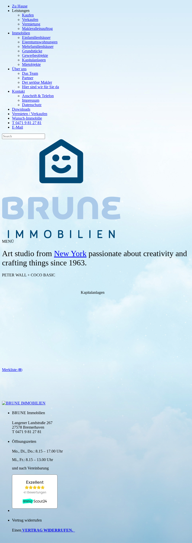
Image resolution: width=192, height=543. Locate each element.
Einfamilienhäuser (36, 37)
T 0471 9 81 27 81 (27, 123)
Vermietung (31, 24)
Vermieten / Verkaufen (29, 114)
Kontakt (18, 91)
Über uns (19, 69)
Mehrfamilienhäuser (38, 46)
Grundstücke (32, 51)
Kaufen (28, 15)
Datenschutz (32, 105)
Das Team (30, 73)
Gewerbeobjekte (35, 55)
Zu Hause (20, 6)
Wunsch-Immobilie (27, 118)
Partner (27, 78)
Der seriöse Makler (37, 82)
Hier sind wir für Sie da (40, 87)
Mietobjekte (31, 64)
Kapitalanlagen (34, 60)
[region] (92, 309)
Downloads (21, 109)
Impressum (30, 100)
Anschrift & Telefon (38, 96)
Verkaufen (30, 19)
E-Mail (17, 127)
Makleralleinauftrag (37, 28)
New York (70, 253)
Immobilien (21, 33)
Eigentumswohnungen (40, 42)
